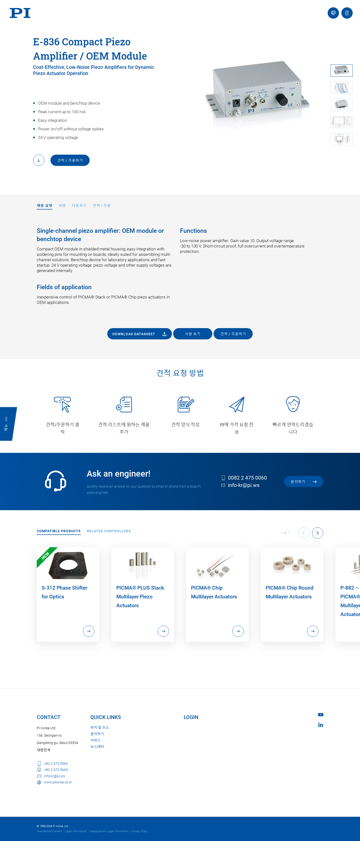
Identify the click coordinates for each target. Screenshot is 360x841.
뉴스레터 (97, 747)
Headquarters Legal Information (109, 831)
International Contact (49, 831)
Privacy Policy (140, 831)
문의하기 (97, 734)
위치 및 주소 (99, 728)
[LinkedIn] (320, 724)
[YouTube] (320, 714)
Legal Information (75, 831)
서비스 (95, 740)
